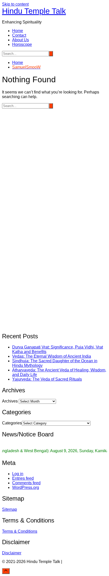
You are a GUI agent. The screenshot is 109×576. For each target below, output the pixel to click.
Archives (10, 401)
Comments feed (26, 483)
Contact (19, 35)
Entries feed (23, 478)
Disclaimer (11, 553)
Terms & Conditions (19, 531)
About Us (20, 40)
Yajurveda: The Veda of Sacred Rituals (47, 379)
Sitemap (9, 509)
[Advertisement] (54, 163)
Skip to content (15, 4)
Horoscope (22, 44)
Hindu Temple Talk (34, 11)
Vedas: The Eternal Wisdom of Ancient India (51, 356)
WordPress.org (25, 487)
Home (17, 31)
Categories (12, 423)
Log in (17, 474)
